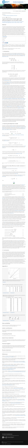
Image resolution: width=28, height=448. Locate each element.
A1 (18, 240)
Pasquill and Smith (4, 56)
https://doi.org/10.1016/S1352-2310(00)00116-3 (9, 365)
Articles (3, 9)
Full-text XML (4, 38)
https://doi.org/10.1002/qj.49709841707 (19, 388)
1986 (21, 153)
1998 (4, 176)
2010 (4, 135)
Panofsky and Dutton (6, 80)
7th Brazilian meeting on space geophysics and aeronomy (10, 15)
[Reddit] (4, 42)
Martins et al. (8, 106)
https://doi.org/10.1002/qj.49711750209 (21, 415)
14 (10, 224)
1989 (23, 98)
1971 (24, 128)
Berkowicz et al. (18, 153)
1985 (18, 98)
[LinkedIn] (7, 42)
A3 (11, 242)
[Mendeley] (3, 42)
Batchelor (22, 55)
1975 (17, 173)
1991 (4, 99)
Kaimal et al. (16, 210)
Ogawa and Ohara (15, 98)
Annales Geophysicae (18, 2)
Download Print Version (6, 312)
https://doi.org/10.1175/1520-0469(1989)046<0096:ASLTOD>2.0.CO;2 (16, 371)
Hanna (17, 175)
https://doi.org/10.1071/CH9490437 (9, 356)
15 (12, 224)
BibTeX (4, 39)
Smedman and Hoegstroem (8, 98)
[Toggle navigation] (25, 2)
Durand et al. (20, 98)
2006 (10, 129)
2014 (10, 82)
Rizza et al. (12, 126)
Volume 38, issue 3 (7, 9)
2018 (11, 106)
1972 (18, 210)
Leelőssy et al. (8, 82)
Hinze (15, 173)
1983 (7, 56)
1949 (24, 55)
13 (9, 224)
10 (6, 185)
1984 (10, 80)
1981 (18, 175)
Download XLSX (12, 312)
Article (3, 37)
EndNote (4, 40)
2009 (24, 99)
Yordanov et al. (8, 129)
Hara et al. (22, 99)
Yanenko (23, 128)
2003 (14, 126)
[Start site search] (25, 9)
